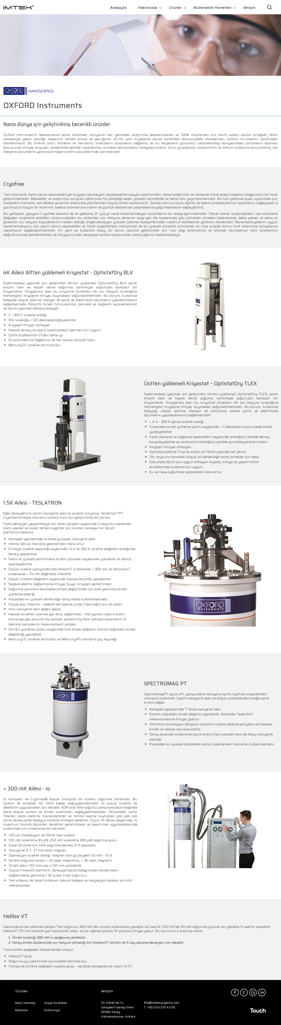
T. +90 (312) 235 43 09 (159, 1007)
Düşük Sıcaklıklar (55, 1002)
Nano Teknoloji (25, 1002)
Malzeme (21, 1010)
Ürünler (175, 7)
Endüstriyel (52, 1010)
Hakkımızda (147, 7)
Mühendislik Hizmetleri (212, 7)
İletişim (249, 7)
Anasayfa (118, 7)
